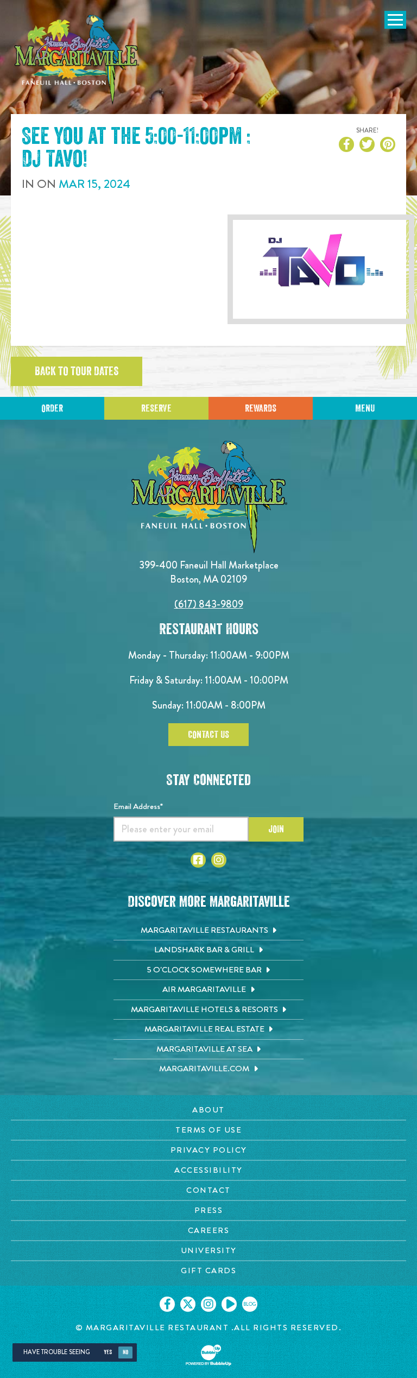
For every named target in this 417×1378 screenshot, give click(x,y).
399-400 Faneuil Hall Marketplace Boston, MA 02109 (209, 572)
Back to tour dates (76, 371)
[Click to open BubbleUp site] (208, 1355)
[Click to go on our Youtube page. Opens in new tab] (229, 1304)
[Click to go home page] (76, 60)
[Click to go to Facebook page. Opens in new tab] (198, 860)
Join (276, 829)
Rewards (260, 408)
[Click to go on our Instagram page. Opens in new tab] (208, 1304)
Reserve (156, 408)
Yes (108, 1352)
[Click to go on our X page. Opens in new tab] (187, 1304)
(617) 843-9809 (208, 604)
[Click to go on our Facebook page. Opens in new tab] (167, 1304)
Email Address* (138, 806)
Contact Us (208, 734)
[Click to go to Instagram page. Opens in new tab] (218, 860)
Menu (365, 408)
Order (52, 408)
